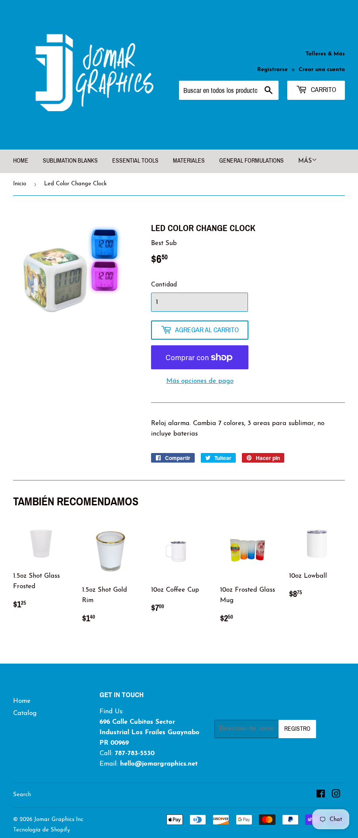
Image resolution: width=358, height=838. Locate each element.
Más (305, 161)
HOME (20, 160)
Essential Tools (135, 160)
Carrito (322, 89)
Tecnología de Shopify (41, 830)
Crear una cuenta (322, 69)
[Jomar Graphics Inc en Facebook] (320, 795)
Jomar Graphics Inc (58, 819)
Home (22, 701)
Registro (297, 729)
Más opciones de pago (200, 381)
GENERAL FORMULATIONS (251, 160)
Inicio (19, 184)
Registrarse (272, 69)
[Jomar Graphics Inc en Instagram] (336, 795)
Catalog (25, 713)
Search (22, 794)
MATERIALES (189, 160)
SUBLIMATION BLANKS (70, 160)
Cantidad (164, 285)
